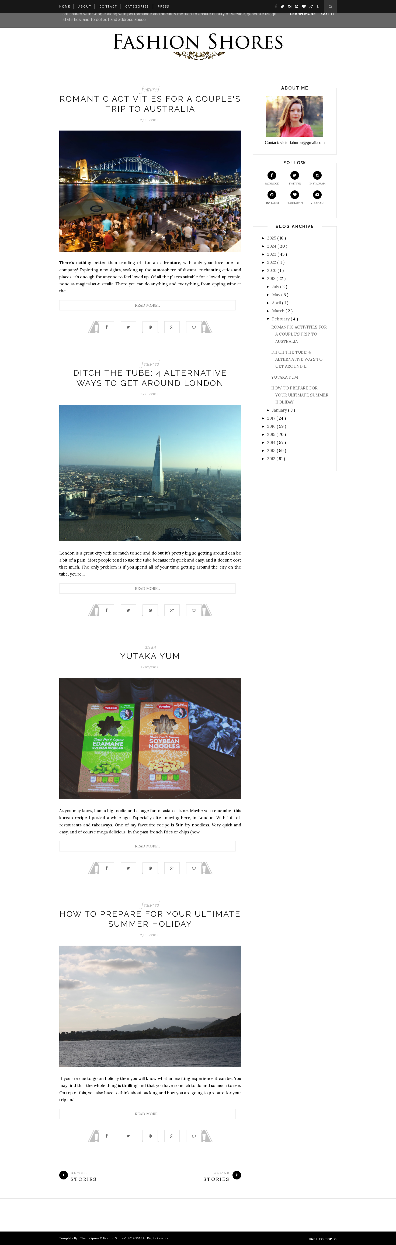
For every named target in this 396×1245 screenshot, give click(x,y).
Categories (137, 6)
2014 (272, 442)
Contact (108, 6)
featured (150, 89)
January (280, 410)
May (276, 294)
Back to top (321, 1239)
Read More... (147, 305)
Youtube (317, 203)
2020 (272, 270)
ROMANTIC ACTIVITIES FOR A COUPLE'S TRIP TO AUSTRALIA (299, 334)
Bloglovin (295, 203)
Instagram (317, 183)
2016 (272, 426)
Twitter (295, 183)
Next (63, 474)
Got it (328, 13)
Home (64, 6)
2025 (272, 238)
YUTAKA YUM (150, 656)
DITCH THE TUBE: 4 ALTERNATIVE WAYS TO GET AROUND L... (296, 359)
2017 (271, 418)
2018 (271, 278)
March (279, 310)
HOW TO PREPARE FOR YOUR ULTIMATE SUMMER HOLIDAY (299, 395)
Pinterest (272, 203)
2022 (272, 262)
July (276, 286)
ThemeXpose (89, 1238)
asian (150, 647)
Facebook (272, 183)
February (281, 318)
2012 (271, 458)
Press (163, 6)
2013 (272, 450)
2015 (271, 434)
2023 (272, 254)
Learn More (303, 13)
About (84, 6)
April (277, 302)
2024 (272, 246)
